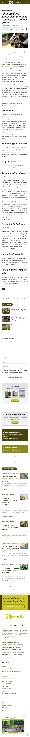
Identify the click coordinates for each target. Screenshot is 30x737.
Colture (4, 647)
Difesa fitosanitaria (7, 644)
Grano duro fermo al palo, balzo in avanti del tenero (19, 326)
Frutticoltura (5, 676)
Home (3, 8)
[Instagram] (11, 625)
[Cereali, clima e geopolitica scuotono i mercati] (6, 311)
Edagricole (5, 666)
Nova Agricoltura (6, 683)
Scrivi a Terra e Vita (7, 705)
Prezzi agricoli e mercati (11, 8)
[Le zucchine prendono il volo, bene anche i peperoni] (24, 567)
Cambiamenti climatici (16, 654)
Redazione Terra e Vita (7, 25)
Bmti (25, 86)
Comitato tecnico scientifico (9, 696)
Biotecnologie (5, 654)
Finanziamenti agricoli (13, 642)
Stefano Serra (5, 489)
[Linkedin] (15, 625)
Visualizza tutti (15, 400)
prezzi (12, 289)
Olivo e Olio (5, 686)
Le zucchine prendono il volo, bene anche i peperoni (10, 570)
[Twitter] (19, 624)
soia (17, 289)
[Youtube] (22, 625)
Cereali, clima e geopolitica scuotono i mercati (19, 310)
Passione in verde (6, 688)
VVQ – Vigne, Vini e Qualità (9, 693)
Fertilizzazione (6, 649)
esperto (15, 449)
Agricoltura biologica (18, 652)
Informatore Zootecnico (8, 678)
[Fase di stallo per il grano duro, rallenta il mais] (24, 546)
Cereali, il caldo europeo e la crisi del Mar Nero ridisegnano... (10, 501)
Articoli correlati (6, 304)
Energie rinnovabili (7, 652)
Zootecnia (20, 649)
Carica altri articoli (14, 587)
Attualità (4, 642)
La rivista (4, 710)
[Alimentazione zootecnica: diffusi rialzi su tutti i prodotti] (6, 319)
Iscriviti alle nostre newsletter (14, 606)
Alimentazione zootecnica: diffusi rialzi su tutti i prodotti (19, 319)
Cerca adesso (15, 422)
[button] (27, 2)
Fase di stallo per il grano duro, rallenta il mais (10, 549)
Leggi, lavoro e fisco (18, 644)
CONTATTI (4, 707)
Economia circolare (7, 657)
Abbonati (4, 702)
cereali (7, 289)
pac (15, 435)
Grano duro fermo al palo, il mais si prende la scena (10, 479)
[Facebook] (7, 625)
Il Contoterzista (6, 673)
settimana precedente (11, 66)
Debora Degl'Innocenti (7, 516)
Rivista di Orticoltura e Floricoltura (11, 671)
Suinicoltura (5, 691)
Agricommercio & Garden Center (10, 669)
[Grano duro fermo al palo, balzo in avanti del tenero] (6, 327)
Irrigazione (14, 649)
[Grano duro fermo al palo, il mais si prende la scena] (24, 476)
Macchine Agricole (7, 681)
